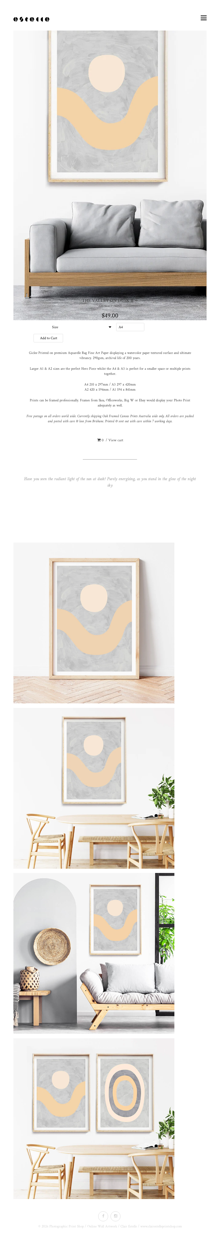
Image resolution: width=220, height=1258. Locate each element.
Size (55, 327)
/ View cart (112, 440)
